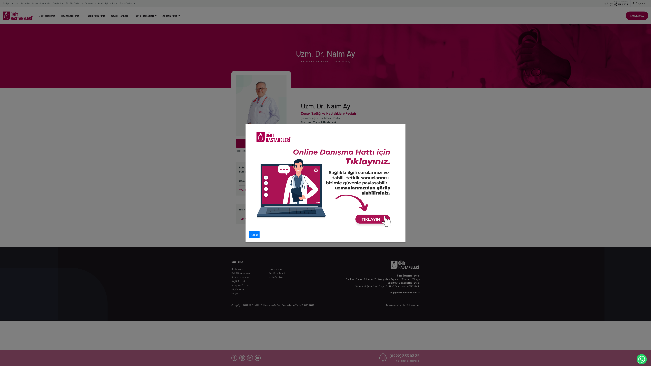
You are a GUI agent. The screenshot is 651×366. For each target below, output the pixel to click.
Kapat (254, 234)
